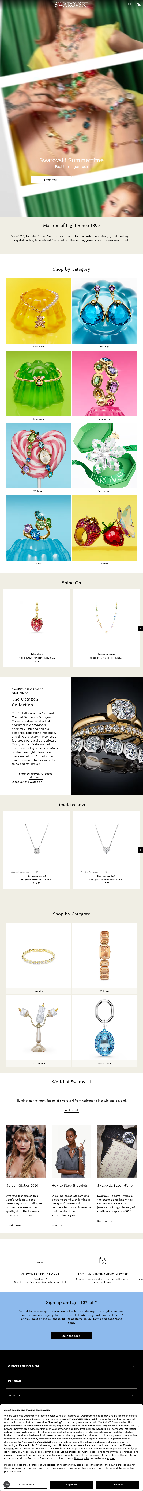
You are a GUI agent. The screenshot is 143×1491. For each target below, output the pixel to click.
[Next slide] (140, 628)
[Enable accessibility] (6, 1484)
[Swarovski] (71, 4)
